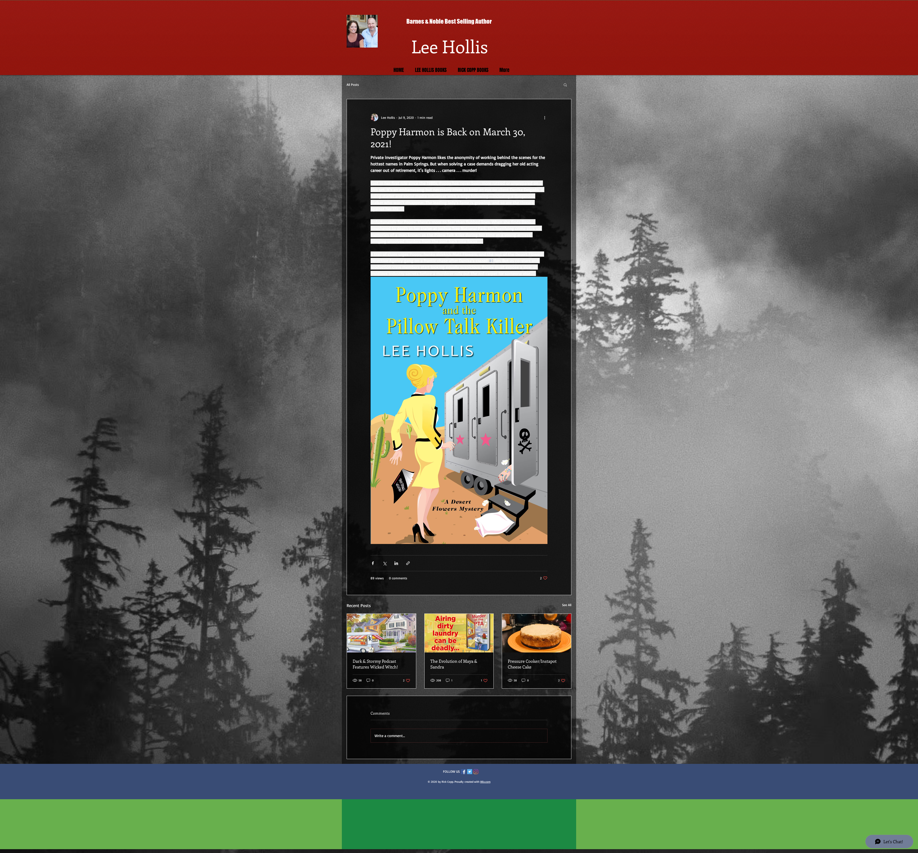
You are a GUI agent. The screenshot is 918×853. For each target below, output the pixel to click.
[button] (565, 85)
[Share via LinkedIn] (396, 563)
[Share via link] (408, 563)
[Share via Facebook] (373, 563)
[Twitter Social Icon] (469, 771)
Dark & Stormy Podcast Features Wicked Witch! (375, 664)
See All (566, 605)
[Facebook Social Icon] (463, 771)
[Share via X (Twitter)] (384, 563)
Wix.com (485, 781)
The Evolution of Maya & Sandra (453, 664)
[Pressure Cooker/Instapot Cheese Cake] (536, 633)
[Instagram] (475, 771)
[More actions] (544, 117)
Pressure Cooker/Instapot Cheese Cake (532, 664)
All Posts (353, 84)
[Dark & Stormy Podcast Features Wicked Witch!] (381, 633)
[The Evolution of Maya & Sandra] (459, 633)
